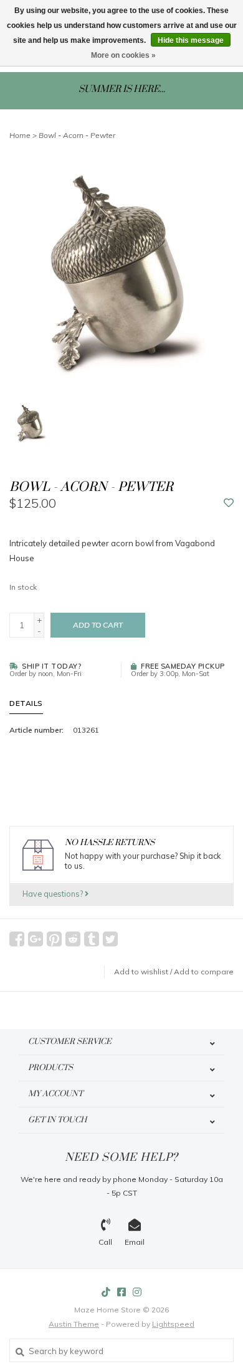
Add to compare (204, 971)
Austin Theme (74, 1324)
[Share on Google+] (35, 939)
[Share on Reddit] (72, 939)
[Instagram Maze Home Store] (137, 1292)
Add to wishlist (141, 971)
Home (20, 135)
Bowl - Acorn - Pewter (77, 135)
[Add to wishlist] (229, 503)
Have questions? (53, 894)
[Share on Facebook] (16, 939)
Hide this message (191, 40)
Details (26, 703)
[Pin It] (54, 939)
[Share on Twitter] (110, 939)
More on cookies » (123, 55)
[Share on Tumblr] (91, 939)
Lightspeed (173, 1324)
